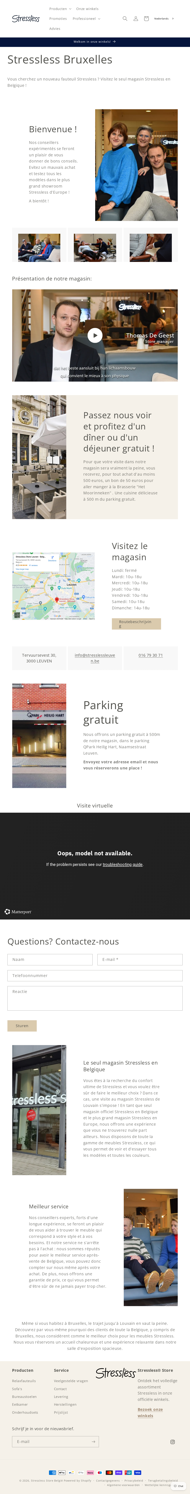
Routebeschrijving (135, 623)
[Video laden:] (95, 335)
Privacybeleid (134, 1480)
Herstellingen (65, 1404)
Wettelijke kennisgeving (161, 1485)
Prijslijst (61, 1412)
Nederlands (161, 18)
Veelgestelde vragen (71, 1381)
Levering (61, 1396)
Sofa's (17, 1389)
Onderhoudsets (25, 1412)
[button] (60, 9)
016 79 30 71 (151, 655)
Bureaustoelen (24, 1396)
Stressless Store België (47, 1480)
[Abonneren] (93, 1441)
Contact (60, 1389)
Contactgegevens (108, 1480)
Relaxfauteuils (24, 1381)
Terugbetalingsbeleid (163, 1480)
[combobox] (164, 18)
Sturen (22, 1025)
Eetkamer (20, 1404)
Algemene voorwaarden (123, 1485)
